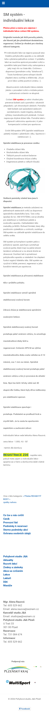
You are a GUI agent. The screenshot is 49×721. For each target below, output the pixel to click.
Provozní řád (10, 522)
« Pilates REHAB (30, 496)
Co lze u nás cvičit (13, 515)
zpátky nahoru (9, 502)
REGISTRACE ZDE (16, 455)
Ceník (6, 518)
